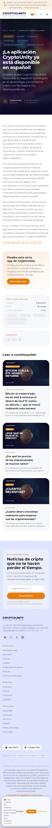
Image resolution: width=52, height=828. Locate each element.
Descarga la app (18, 281)
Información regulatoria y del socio (26, 795)
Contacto (7, 699)
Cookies (6, 723)
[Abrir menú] (47, 14)
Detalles (7, 823)
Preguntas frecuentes (13, 667)
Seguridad (7, 711)
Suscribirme (26, 595)
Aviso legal (8, 732)
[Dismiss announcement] (49, 5)
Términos (7, 719)
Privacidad (7, 715)
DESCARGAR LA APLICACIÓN (22, 242)
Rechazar (20, 811)
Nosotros (7, 687)
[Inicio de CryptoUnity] (14, 14)
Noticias (12, 30)
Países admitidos (10, 727)
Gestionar (43, 811)
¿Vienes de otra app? (12, 676)
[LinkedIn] (22, 637)
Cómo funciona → (32, 7)
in (14, 339)
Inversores (7, 695)
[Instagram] (11, 637)
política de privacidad (15, 604)
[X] (16, 637)
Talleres (6, 659)
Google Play (34, 747)
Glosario (6, 663)
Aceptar (31, 811)
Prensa (6, 691)
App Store (13, 747)
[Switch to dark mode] (41, 14)
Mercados (7, 654)
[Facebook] (5, 637)
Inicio (5, 30)
